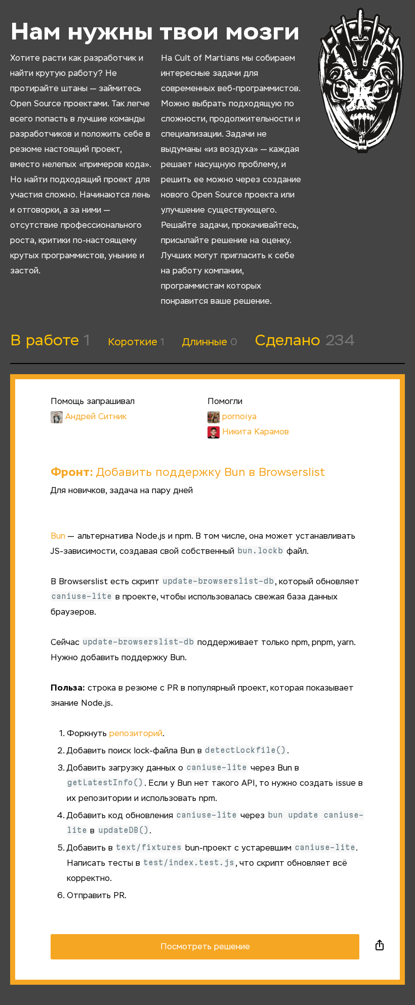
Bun (58, 537)
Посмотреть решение (205, 947)
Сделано (305, 341)
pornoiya (239, 417)
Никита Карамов (255, 432)
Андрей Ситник (96, 417)
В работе (50, 341)
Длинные (209, 342)
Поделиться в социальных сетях (379, 946)
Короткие (136, 342)
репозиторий (135, 734)
